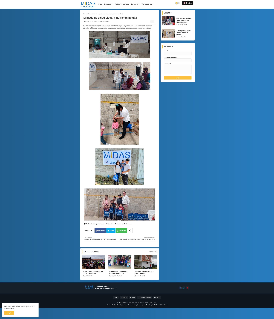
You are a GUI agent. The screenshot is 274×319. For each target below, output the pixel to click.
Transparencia (147, 4)
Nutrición (109, 224)
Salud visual (92, 14)
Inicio (100, 4)
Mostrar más (153, 252)
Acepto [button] (9, 313)
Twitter (112, 230)
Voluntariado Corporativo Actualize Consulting (118, 272)
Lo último (134, 4)
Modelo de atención (122, 4)
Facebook (101, 230)
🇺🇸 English (187, 3)
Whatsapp (122, 230)
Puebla (117, 224)
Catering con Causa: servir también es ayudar (183, 32)
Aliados (132, 297)
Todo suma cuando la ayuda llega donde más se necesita (183, 20)
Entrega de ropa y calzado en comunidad (144, 272)
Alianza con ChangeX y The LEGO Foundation (93, 272)
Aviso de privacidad (144, 297)
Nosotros (107, 4)
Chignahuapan (98, 224)
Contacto (157, 297)
